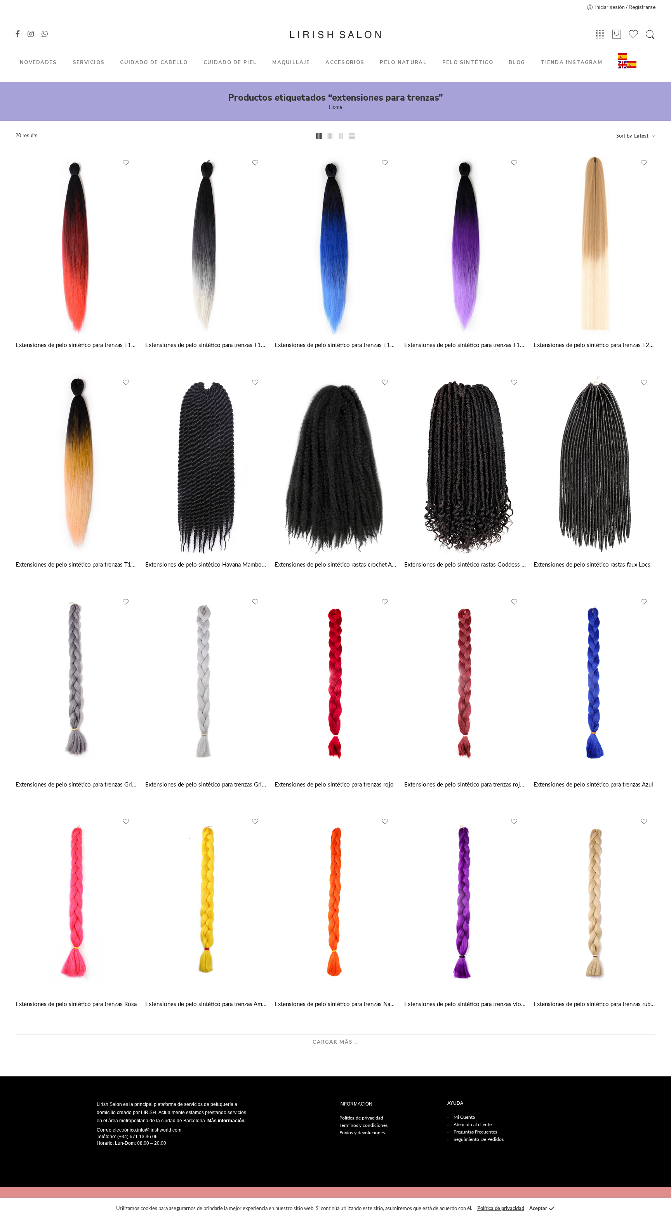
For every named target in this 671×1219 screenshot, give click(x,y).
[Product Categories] (600, 34)
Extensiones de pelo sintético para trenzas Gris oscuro (76, 785)
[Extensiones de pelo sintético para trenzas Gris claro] (206, 682)
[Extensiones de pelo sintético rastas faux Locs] (594, 463)
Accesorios (344, 62)
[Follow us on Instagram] (31, 35)
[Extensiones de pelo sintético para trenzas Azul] (594, 682)
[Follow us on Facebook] (18, 35)
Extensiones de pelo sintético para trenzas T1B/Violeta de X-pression (465, 345)
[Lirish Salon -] (335, 34)
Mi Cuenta (464, 1117)
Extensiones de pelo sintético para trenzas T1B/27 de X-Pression (76, 565)
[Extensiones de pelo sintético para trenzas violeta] (465, 902)
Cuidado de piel (230, 62)
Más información (225, 1120)
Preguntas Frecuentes (475, 1132)
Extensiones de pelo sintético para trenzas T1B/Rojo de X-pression (76, 345)
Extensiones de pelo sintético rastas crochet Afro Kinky (335, 565)
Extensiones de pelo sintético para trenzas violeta (465, 1004)
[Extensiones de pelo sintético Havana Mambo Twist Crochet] (206, 463)
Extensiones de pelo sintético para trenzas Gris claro (206, 785)
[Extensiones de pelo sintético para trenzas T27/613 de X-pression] (594, 243)
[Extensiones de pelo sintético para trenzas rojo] (335, 682)
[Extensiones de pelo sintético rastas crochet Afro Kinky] (335, 463)
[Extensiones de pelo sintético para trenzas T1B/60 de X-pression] (206, 243)
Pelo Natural (403, 62)
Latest (641, 136)
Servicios (89, 62)
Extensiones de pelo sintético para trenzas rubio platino (594, 1004)
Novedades (38, 62)
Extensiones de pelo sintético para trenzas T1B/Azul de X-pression (335, 345)
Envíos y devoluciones (362, 1132)
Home (335, 107)
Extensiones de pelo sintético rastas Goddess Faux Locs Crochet (465, 565)
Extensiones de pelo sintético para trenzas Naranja (335, 1004)
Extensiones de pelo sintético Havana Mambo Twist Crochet (206, 565)
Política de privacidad (361, 1118)
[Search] (650, 34)
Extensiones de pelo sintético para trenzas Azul (593, 785)
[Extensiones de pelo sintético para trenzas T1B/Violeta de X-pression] (465, 243)
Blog (517, 62)
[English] (622, 64)
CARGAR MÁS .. (335, 1042)
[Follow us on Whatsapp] (45, 35)
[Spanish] (622, 56)
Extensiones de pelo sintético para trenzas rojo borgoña (465, 785)
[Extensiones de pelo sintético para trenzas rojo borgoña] (465, 682)
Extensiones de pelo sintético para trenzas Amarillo (206, 1004)
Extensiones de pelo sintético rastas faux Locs (592, 565)
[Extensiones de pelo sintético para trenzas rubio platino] (594, 902)
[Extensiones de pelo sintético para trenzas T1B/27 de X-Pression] (76, 463)
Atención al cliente (473, 1124)
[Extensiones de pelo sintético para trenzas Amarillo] (206, 902)
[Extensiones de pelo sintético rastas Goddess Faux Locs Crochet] (465, 463)
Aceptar (538, 1208)
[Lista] (616, 34)
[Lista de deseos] (126, 163)
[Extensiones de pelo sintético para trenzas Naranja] (335, 902)
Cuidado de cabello (154, 62)
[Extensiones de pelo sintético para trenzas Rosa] (76, 902)
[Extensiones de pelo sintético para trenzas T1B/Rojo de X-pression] (76, 243)
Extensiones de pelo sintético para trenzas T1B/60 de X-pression (206, 345)
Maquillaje (291, 62)
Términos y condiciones (363, 1125)
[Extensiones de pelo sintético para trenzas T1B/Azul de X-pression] (335, 243)
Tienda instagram (571, 62)
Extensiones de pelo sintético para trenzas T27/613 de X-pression (594, 345)
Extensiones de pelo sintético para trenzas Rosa (76, 1004)
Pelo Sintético (467, 62)
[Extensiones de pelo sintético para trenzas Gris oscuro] (76, 682)
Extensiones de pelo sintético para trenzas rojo (334, 785)
